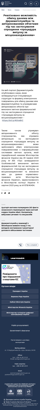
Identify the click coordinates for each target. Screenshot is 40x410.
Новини (17, 10)
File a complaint (32, 245)
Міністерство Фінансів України (20, 307)
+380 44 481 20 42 (22, 357)
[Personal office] (36, 3)
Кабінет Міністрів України (20, 302)
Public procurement (20, 325)
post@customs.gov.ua (22, 359)
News (9, 10)
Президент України (20, 291)
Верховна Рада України (20, 296)
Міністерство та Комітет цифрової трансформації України (20, 313)
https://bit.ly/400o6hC (12, 120)
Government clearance (20, 331)
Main (3, 10)
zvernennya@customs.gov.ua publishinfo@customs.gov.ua (17, 373)
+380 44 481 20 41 (22, 366)
